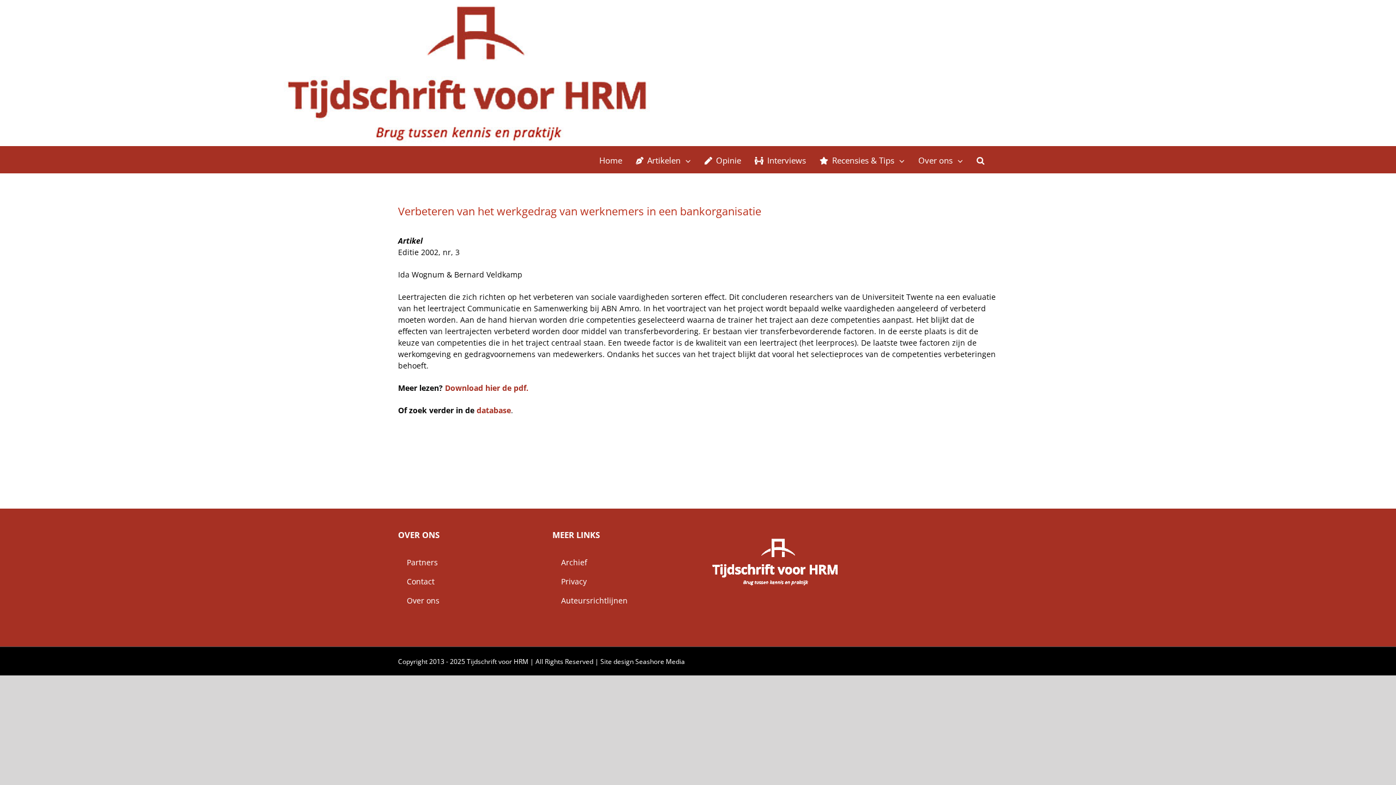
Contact (416, 581)
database (494, 410)
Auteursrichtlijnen (590, 600)
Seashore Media (660, 661)
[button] (980, 159)
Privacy (569, 581)
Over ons (419, 600)
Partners (418, 562)
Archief (569, 562)
